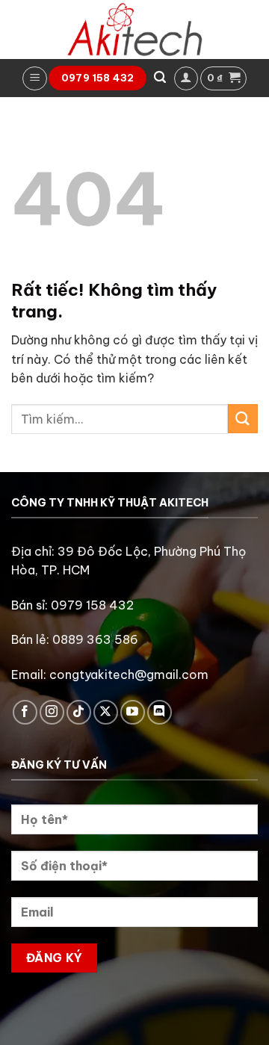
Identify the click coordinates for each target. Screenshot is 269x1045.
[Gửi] (243, 418)
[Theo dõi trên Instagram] (52, 712)
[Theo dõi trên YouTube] (132, 712)
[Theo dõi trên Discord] (159, 712)
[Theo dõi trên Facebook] (25, 712)
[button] (34, 78)
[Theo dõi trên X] (105, 712)
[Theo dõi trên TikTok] (79, 712)
